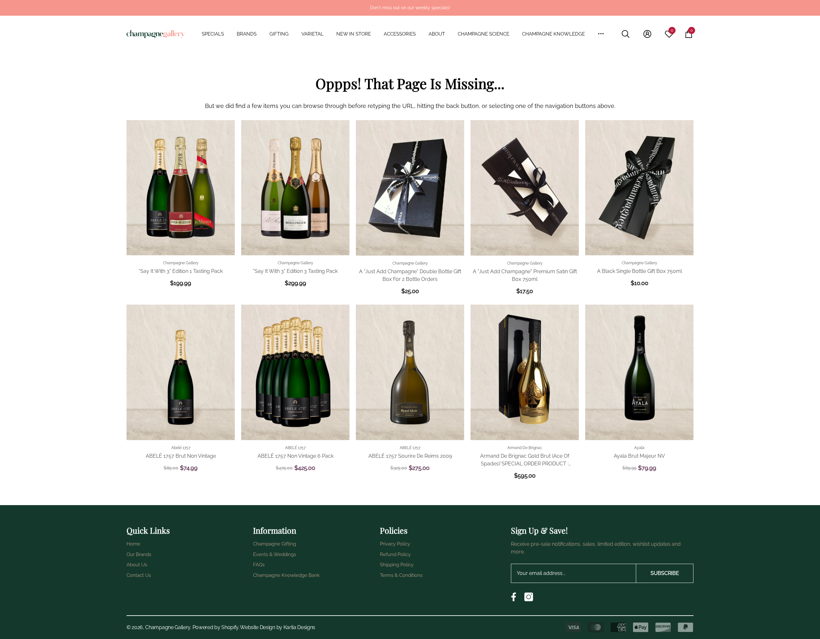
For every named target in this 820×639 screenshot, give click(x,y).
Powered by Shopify (215, 627)
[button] (216, 34)
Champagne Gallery (181, 263)
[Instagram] (528, 596)
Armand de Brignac (524, 448)
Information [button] (274, 530)
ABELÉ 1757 (295, 448)
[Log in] (647, 34)
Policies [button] (393, 530)
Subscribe (665, 573)
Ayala (639, 448)
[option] (410, 8)
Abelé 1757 (180, 448)
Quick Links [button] (148, 530)
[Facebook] (513, 596)
